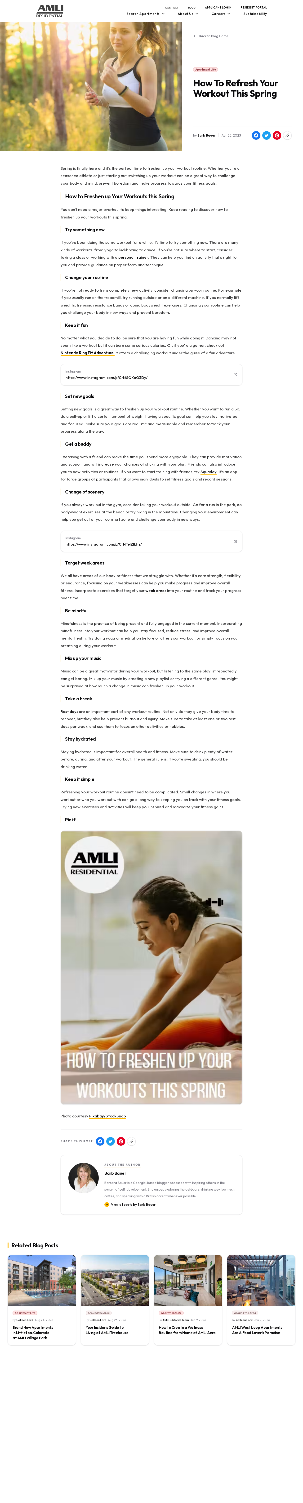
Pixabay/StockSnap (107, 1115)
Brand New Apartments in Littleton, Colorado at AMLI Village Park (33, 1332)
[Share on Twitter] (266, 135)
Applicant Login (218, 7)
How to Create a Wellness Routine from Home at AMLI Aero (187, 1330)
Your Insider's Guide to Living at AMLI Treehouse (107, 1330)
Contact (172, 7)
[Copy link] (287, 135)
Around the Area (99, 1313)
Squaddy (209, 471)
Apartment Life (205, 69)
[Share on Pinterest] (277, 135)
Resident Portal (254, 7)
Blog (192, 7)
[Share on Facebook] (256, 135)
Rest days (69, 711)
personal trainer (133, 257)
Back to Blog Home (213, 36)
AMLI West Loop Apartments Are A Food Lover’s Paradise (257, 1330)
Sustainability (255, 14)
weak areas (155, 590)
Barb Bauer (206, 135)
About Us (185, 14)
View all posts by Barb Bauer (133, 1204)
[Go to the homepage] (49, 11)
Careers (219, 14)
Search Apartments (143, 14)
